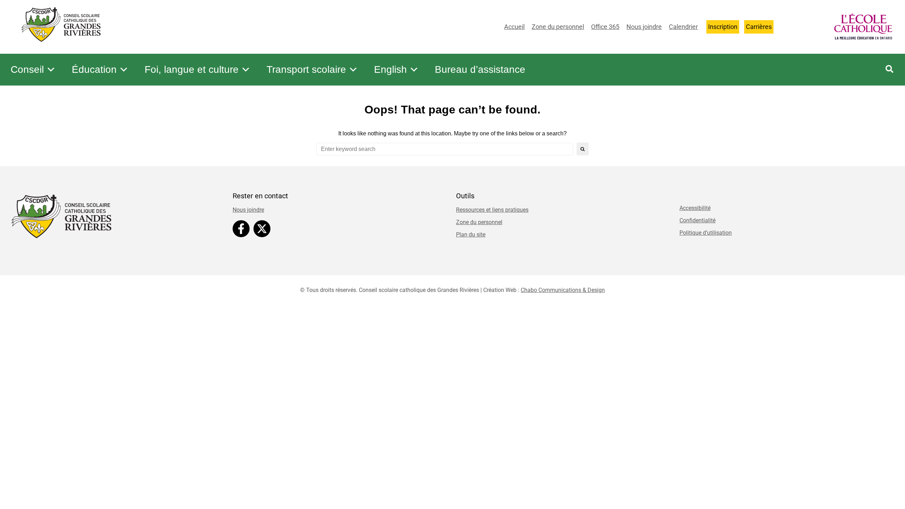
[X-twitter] (261, 228)
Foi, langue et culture (192, 69)
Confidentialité (697, 220)
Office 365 (605, 26)
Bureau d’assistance (480, 69)
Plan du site (470, 234)
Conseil (27, 69)
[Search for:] (444, 149)
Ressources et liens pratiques (492, 209)
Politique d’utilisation (705, 232)
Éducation (94, 69)
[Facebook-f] (241, 228)
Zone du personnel (558, 26)
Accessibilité (695, 208)
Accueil (514, 26)
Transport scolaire (306, 69)
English (390, 69)
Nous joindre (644, 26)
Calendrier (683, 26)
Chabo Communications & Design (563, 290)
